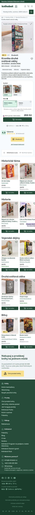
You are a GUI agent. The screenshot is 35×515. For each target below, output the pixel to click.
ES (17, 511)
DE (9, 511)
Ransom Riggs (5, 300)
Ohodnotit (14, 55)
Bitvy (4, 315)
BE (29, 511)
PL (32, 511)
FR (26, 511)
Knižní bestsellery (8, 387)
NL (23, 511)
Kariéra (4, 441)
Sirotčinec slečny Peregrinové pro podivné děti (7, 298)
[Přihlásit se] (25, 6)
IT (19, 511)
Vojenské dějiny (10, 238)
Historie (6, 199)
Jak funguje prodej (8, 407)
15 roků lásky (5, 181)
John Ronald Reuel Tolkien (9, 339)
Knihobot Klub (6, 451)
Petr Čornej (4, 223)
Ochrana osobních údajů (17, 503)
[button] (17, 37)
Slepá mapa (24, 296)
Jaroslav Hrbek (16, 63)
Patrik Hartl (4, 183)
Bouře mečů (24, 335)
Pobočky (4, 415)
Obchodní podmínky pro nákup (17, 497)
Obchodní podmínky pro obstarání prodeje (17, 500)
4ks (19, 109)
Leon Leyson (5, 262)
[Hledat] (31, 12)
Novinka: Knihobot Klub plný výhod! (13, 1)
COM (13, 511)
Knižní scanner (6, 412)
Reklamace (5, 424)
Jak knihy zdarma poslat (10, 404)
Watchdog (5, 390)
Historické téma (10, 160)
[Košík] (28, 6)
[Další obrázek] (31, 39)
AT (6, 511)
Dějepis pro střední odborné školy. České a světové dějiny (9, 221)
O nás (3, 438)
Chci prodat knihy (8, 401)
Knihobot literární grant (10, 449)
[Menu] (32, 6)
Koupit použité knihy (9, 393)
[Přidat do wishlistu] (32, 58)
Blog (3, 435)
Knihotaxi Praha (7, 410)
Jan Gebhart (5, 63)
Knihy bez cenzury (17, 506)
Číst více (4, 78)
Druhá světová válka (13, 276)
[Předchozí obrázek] (4, 39)
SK (3, 511)
